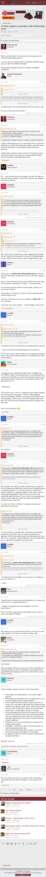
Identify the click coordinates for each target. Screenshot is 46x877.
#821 (43, 53)
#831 (43, 461)
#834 (43, 628)
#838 (43, 775)
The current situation (13, 810)
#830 (43, 424)
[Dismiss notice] (43, 8)
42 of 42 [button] (28, 790)
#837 (43, 759)
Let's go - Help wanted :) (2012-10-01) (20, 818)
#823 (43, 125)
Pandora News (16, 804)
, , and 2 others (15, 746)
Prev (21, 790)
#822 (43, 82)
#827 (43, 270)
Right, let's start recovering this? (17, 833)
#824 (43, 173)
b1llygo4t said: (7, 89)
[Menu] (2, 2)
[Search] (44, 2)
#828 (43, 321)
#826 (43, 229)
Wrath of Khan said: (8, 129)
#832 (43, 552)
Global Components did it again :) (18, 802)
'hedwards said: (8, 237)
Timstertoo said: (7, 325)
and (8, 308)
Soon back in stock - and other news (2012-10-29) (25, 825)
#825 (43, 192)
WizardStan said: (7, 86)
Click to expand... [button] (23, 94)
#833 (43, 597)
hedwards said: (6, 556)
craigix (5, 32)
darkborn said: (6, 465)
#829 (43, 370)
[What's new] (40, 2)
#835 (43, 645)
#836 (43, 686)
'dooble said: (8, 241)
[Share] (40, 53)
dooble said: (6, 233)
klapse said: (5, 428)
